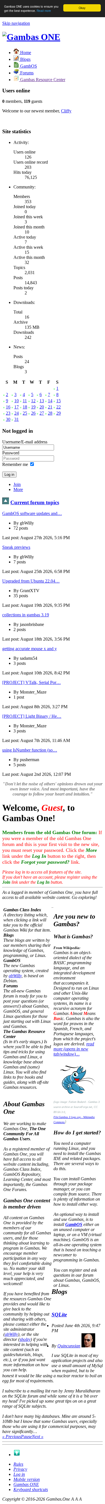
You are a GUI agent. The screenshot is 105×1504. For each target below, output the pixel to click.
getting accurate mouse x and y (29, 648)
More (18, 489)
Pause (26, 1436)
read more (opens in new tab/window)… (73, 1048)
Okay (82, 8)
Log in (19, 1474)
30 (8, 419)
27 (41, 413)
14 (50, 400)
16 (8, 407)
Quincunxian (68, 1345)
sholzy (25, 1339)
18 (25, 407)
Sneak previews (16, 547)
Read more (44, 10)
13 (41, 400)
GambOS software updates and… (32, 513)
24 (16, 413)
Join (17, 484)
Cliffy (66, 110)
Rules (18, 1464)
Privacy (20, 1469)
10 (16, 400)
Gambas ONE (26, 1484)
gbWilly (15, 975)
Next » (37, 1436)
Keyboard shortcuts (30, 1489)
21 (50, 407)
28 (50, 413)
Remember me (15, 464)
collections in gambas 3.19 (25, 614)
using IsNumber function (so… (29, 750)
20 (41, 407)
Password (10, 452)
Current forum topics (34, 502)
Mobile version (26, 1479)
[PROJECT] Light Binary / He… (31, 716)
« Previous (11, 1436)
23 (8, 413)
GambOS (73, 1224)
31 (16, 419)
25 (25, 413)
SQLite (59, 1315)
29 (58, 413)
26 (33, 413)
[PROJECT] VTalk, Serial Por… (31, 682)
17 (16, 407)
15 (58, 400)
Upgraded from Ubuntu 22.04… (31, 581)
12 (33, 400)
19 (33, 407)
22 (58, 407)
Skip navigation (16, 23)
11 (25, 400)
